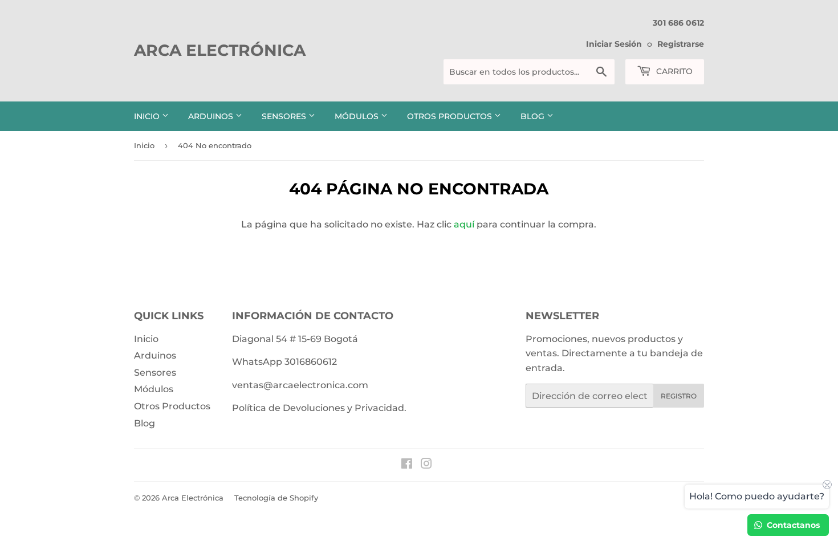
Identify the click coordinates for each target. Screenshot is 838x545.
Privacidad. (380, 407)
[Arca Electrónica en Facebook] (407, 464)
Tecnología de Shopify (276, 497)
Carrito (673, 71)
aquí (464, 224)
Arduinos (211, 116)
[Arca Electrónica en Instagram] (426, 464)
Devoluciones (314, 407)
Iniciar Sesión (614, 43)
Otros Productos (450, 116)
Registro (679, 396)
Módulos (358, 116)
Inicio (148, 116)
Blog (533, 116)
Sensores (285, 116)
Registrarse (680, 43)
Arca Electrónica (220, 50)
